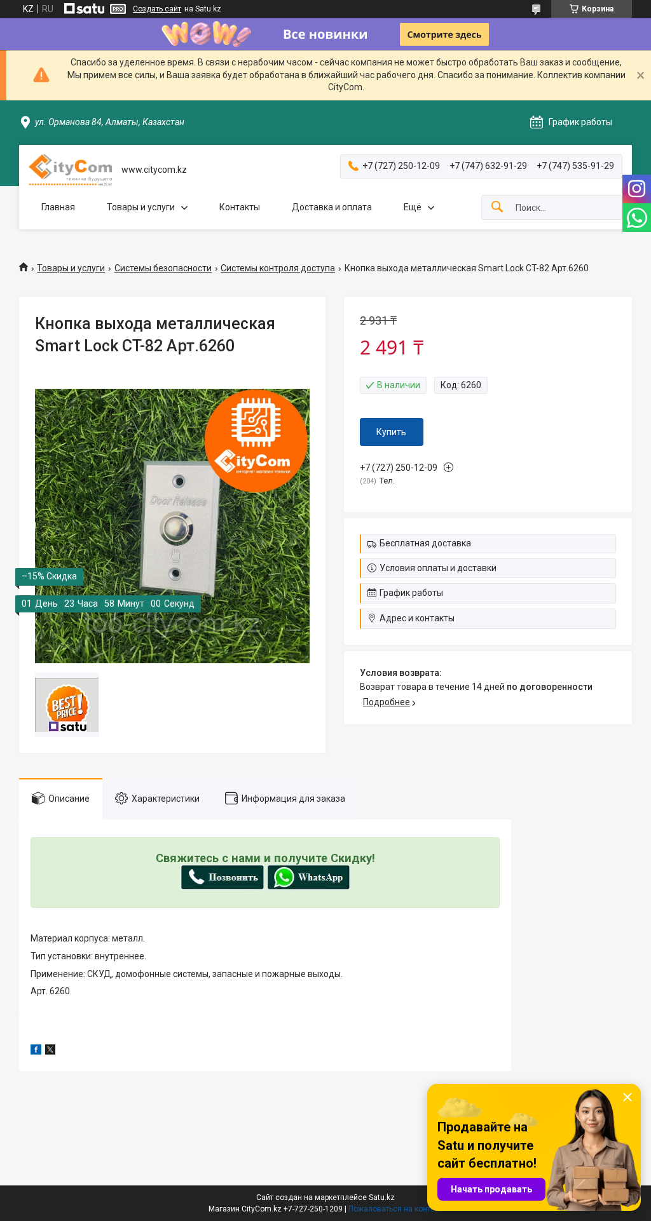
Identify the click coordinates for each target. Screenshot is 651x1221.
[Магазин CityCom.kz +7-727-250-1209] (70, 170)
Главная (58, 207)
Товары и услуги (141, 207)
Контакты (239, 207)
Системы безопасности (163, 268)
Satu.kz (382, 1197)
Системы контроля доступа (278, 268)
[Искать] (497, 207)
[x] (50, 1051)
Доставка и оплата (332, 207)
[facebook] (36, 1051)
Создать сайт (157, 8)
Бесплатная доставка (425, 543)
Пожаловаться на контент (395, 1208)
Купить (391, 432)
